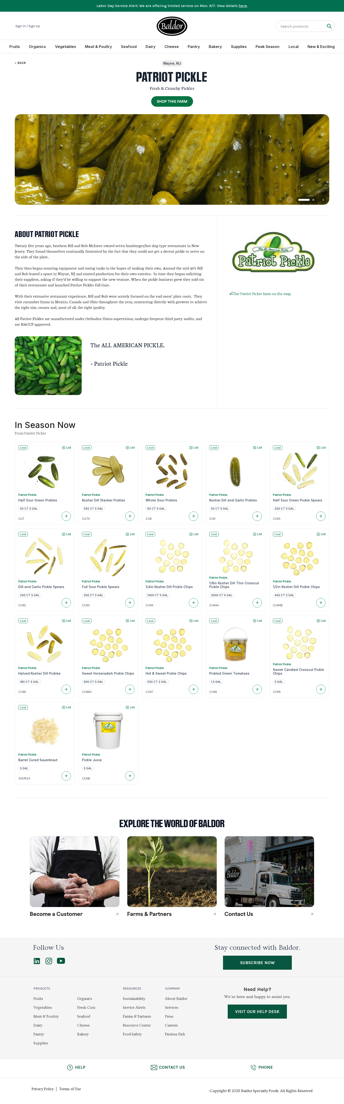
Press (169, 1016)
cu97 (149, 692)
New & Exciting (321, 46)
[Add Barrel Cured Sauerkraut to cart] (66, 776)
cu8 (149, 518)
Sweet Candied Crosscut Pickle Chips (298, 671)
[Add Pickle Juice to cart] (130, 776)
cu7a (86, 518)
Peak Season (267, 46)
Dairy (150, 46)
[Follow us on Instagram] (49, 963)
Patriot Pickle (27, 495)
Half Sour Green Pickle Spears (297, 500)
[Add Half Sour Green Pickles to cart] (66, 516)
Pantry (194, 46)
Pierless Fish (175, 1034)
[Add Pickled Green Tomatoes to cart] (257, 689)
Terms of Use (70, 1089)
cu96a (86, 692)
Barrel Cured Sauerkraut (38, 760)
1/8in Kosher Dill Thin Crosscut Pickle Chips (234, 585)
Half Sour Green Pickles (37, 500)
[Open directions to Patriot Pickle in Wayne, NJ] (273, 341)
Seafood (129, 46)
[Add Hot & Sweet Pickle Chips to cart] (193, 689)
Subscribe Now (257, 962)
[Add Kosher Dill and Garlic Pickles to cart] (257, 516)
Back (22, 63)
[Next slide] (323, 200)
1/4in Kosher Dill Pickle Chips (169, 587)
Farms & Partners (137, 1016)
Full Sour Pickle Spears (100, 587)
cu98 (213, 692)
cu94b (277, 605)
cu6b (86, 778)
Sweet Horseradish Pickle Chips (108, 673)
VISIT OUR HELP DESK (257, 1011)
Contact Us (172, 1067)
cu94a (214, 605)
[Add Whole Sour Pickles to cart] (193, 516)
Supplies (239, 46)
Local (294, 46)
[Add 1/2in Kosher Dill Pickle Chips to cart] (321, 602)
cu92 (22, 605)
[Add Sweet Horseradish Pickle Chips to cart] (130, 689)
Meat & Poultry (98, 46)
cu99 (277, 692)
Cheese (172, 46)
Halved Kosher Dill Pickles (39, 673)
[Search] (329, 26)
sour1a (24, 778)
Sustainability (134, 999)
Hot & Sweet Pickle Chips (166, 673)
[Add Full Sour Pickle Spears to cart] (130, 602)
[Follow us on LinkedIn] (37, 963)
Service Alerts (134, 1007)
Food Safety (132, 1034)
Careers (171, 1025)
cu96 (22, 692)
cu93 (86, 605)
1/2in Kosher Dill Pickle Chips (296, 587)
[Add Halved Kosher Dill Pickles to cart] (66, 689)
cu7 (21, 518)
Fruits (14, 46)
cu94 (149, 605)
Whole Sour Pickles (161, 500)
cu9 (212, 518)
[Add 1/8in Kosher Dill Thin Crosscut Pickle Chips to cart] (257, 602)
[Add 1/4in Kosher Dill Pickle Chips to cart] (193, 602)
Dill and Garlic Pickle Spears (41, 587)
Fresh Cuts (86, 1007)
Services (171, 1007)
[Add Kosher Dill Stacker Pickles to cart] (130, 516)
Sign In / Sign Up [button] (27, 26)
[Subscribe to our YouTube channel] (61, 963)
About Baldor (176, 999)
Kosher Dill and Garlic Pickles (233, 500)
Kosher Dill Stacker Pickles (103, 500)
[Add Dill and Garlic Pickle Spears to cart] (66, 602)
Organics (37, 46)
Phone (265, 1067)
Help (80, 1067)
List (68, 447)
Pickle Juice (92, 760)
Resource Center (137, 1025)
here (243, 6)
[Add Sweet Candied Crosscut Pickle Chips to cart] (321, 689)
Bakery (215, 46)
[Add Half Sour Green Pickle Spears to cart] (321, 516)
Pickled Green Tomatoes (229, 673)
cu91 (277, 518)
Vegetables (65, 46)
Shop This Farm (172, 101)
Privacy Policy (43, 1089)
